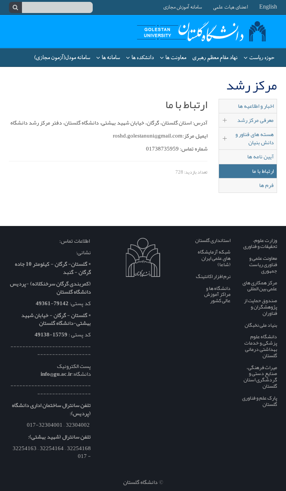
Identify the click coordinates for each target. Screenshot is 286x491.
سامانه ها (110, 57)
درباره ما (265, 75)
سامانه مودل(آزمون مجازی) (62, 57)
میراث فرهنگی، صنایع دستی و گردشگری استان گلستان (260, 376)
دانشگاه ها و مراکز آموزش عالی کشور (217, 294)
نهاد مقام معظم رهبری (215, 57)
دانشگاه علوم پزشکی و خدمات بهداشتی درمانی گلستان (260, 345)
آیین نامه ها (260, 156)
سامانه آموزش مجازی (182, 7)
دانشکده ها (142, 57)
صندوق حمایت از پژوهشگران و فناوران (260, 306)
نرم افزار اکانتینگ (213, 276)
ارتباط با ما (263, 171)
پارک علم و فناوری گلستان (259, 401)
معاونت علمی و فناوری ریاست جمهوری (263, 264)
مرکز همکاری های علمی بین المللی (259, 285)
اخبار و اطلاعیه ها (256, 106)
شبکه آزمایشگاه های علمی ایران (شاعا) (214, 257)
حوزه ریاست (261, 57)
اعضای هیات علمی (230, 7)
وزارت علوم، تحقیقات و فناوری (260, 243)
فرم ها (266, 185)
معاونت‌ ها (175, 57)
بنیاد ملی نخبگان (261, 325)
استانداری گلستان (213, 240)
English (268, 7)
